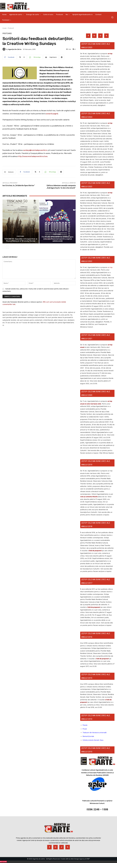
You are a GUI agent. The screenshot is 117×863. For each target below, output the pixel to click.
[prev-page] (4, 247)
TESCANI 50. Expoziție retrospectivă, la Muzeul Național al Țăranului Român (20, 240)
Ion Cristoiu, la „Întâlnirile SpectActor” (19, 185)
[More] (61, 57)
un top (110, 53)
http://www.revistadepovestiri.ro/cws (33, 156)
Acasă (4, 28)
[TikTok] (100, 35)
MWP (88, 859)
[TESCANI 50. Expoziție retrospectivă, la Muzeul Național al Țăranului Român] (21, 221)
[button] (112, 17)
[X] (106, 35)
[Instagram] (94, 35)
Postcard (11, 28)
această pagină (52, 114)
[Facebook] (88, 35)
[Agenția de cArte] (4, 49)
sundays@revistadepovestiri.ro (35, 150)
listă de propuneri (95, 550)
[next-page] (7, 247)
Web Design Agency (78, 859)
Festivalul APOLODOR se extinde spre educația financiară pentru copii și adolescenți (57, 239)
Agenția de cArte (14, 49)
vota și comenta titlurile (89, 496)
